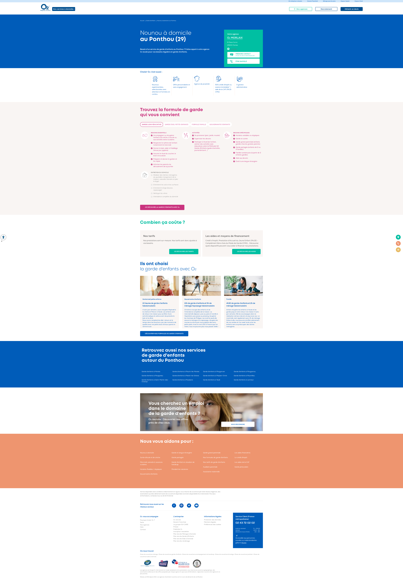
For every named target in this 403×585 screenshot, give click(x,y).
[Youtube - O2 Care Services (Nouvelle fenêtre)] (196, 505)
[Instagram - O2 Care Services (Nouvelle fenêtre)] (181, 505)
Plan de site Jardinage (181, 541)
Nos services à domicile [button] (63, 9)
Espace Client (359, 1)
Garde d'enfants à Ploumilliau (244, 376)
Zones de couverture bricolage (224, 554)
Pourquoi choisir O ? (147, 520)
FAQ (141, 527)
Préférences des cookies (212, 524)
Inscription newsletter (181, 531)
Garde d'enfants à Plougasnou (245, 371)
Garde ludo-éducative (151, 124)
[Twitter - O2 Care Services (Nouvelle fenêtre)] (189, 505)
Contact (143, 529)
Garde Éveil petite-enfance (176, 124)
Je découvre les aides (246, 251)
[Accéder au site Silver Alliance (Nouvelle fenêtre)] (197, 564)
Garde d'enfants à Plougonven (214, 371)
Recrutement (326, 9)
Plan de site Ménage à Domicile (184, 534)
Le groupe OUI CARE (180, 524)
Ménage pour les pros (329, 1)
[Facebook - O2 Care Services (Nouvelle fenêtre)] (174, 505)
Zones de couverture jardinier (244, 554)
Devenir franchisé (179, 522)
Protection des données (212, 520)
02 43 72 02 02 (168, 496)
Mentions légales (210, 522)
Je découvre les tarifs (184, 251)
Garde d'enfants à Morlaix (151, 371)
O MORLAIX (235, 37)
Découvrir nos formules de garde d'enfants (164, 333)
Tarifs (142, 522)
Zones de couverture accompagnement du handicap (198, 554)
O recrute (177, 520)
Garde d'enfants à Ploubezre (182, 380)
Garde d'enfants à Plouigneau (152, 376)
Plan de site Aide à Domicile (183, 539)
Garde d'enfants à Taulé (211, 380)
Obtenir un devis (352, 9)
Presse (175, 527)
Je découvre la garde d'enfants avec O (162, 207)
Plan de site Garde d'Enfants (183, 536)
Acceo (244, 543)
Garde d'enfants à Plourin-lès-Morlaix (185, 371)
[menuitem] (300, 9)
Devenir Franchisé (312, 1)
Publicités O (177, 529)
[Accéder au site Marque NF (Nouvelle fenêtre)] (149, 564)
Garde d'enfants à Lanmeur (244, 380)
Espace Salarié (345, 1)
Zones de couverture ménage (149, 554)
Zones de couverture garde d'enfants (170, 554)
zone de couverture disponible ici (173, 494)
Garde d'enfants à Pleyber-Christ (215, 376)
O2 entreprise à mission (295, 1)
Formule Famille (199, 124)
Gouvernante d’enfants (220, 124)
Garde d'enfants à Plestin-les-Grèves (185, 376)
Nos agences (301, 9)
